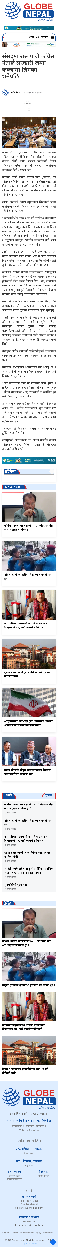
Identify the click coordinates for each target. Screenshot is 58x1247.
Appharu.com (30, 1243)
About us (6, 1232)
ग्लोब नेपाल (16, 92)
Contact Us (48, 1232)
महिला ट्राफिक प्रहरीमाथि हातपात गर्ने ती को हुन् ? (28, 985)
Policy (38, 1232)
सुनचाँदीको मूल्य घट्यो (16, 885)
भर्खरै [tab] (9, 795)
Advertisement (27, 1232)
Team (15, 1232)
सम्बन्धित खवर (13, 487)
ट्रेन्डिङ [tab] (48, 795)
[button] (53, 37)
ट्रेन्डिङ (7, 903)
